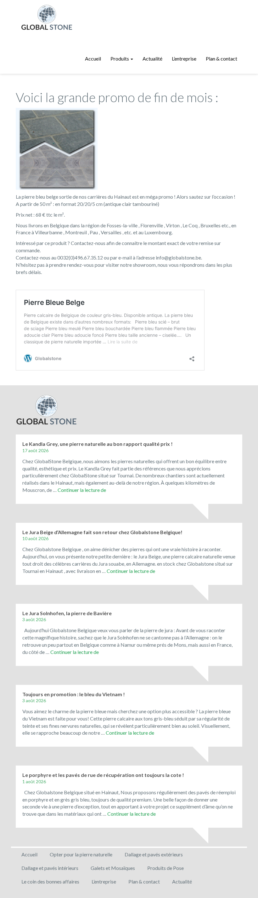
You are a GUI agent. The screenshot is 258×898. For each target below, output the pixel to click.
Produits (120, 58)
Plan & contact (221, 58)
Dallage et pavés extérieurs (154, 854)
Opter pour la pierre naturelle (81, 854)
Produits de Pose (165, 868)
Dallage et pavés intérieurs (49, 868)
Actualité (152, 58)
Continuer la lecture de (82, 490)
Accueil (93, 58)
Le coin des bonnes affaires (50, 881)
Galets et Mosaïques (113, 868)
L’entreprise (184, 58)
